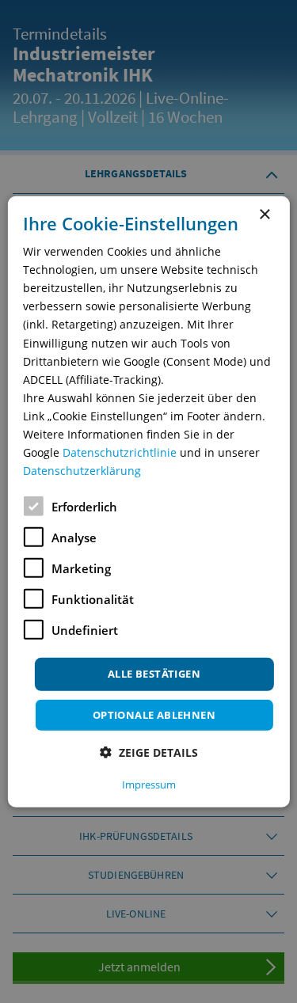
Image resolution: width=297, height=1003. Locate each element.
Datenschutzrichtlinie (120, 452)
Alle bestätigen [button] (154, 674)
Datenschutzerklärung (82, 470)
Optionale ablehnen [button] (154, 715)
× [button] (264, 214)
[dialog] (148, 501)
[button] (149, 752)
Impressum (149, 784)
